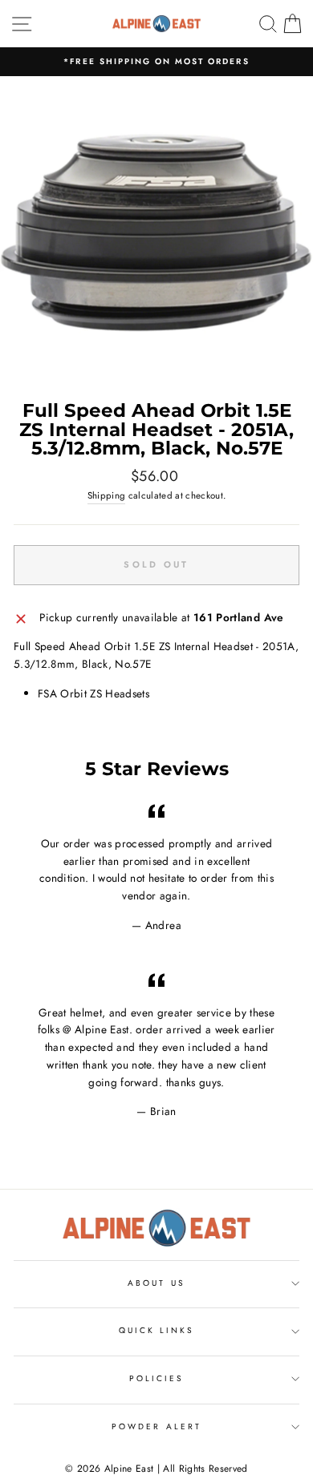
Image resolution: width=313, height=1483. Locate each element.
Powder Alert (156, 1426)
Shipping (106, 495)
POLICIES (156, 1378)
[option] (156, 61)
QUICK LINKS (157, 1330)
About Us (156, 1283)
